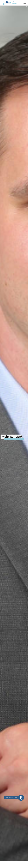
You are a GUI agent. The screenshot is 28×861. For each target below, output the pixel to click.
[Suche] (21, 2)
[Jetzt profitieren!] (21, 798)
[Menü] (24, 2)
